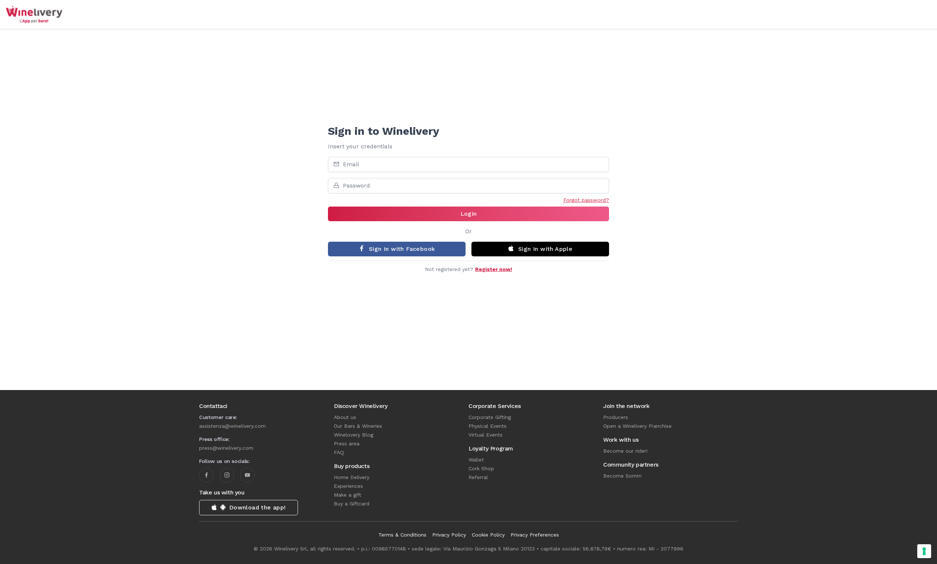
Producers (615, 417)
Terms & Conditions (402, 535)
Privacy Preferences (535, 535)
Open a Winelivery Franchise (637, 426)
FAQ (339, 452)
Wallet (476, 460)
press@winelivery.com (226, 448)
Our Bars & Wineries (358, 426)
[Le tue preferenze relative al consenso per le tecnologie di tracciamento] (924, 551)
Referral (478, 477)
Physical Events (487, 426)
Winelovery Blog (353, 435)
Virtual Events (485, 435)
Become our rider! (625, 451)
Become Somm (622, 476)
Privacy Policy (449, 535)
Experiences (348, 486)
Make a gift (347, 495)
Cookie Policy (488, 535)
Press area (346, 443)
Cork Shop (481, 468)
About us (345, 417)
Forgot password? (586, 200)
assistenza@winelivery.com (232, 426)
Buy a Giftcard (351, 504)
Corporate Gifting (489, 417)
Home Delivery (351, 477)
